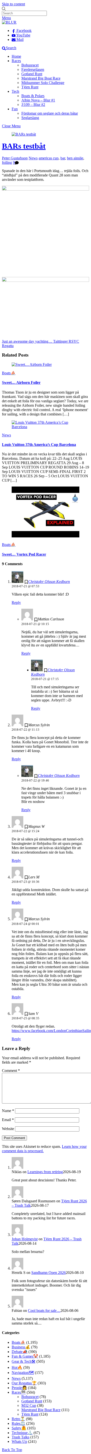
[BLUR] (9, 22)
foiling (7, 162)
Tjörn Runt (29, 87)
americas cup (48, 158)
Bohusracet (30, 65)
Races (16, 61)
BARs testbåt (24, 146)
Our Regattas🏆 (24, 1383)
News (33, 158)
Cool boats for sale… (44, 1310)
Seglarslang (30, 118)
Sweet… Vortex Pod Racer (24, 554)
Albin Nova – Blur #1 (38, 100)
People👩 (19, 1388)
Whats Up (19, 1441)
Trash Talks (20, 1437)
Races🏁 (19, 1392)
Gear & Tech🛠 (23, 1361)
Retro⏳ (18, 1419)
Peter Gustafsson (15, 158)
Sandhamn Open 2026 (48, 1272)
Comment (11, 1070)
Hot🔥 (17, 1367)
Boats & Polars (32, 96)
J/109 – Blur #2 (33, 104)
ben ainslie (75, 158)
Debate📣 (19, 1352)
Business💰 (21, 1347)
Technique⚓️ (22, 1433)
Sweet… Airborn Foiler (21, 382)
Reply (16, 602)
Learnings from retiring (45, 1172)
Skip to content (13, 4)
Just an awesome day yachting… (27, 341)
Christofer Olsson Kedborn (49, 582)
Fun (15, 109)
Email (8, 1120)
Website (8, 1129)
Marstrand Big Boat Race (40, 78)
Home (16, 56)
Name (8, 1111)
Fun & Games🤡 (25, 1356)
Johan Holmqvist (25, 1239)
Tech (15, 91)
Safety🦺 (19, 1428)
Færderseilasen (32, 69)
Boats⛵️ (9, 373)
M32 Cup (28, 1405)
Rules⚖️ (18, 1423)
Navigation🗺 (23, 1373)
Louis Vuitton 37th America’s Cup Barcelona (39, 444)
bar (62, 158)
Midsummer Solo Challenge (42, 83)
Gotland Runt (31, 74)
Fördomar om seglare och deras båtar (49, 113)
